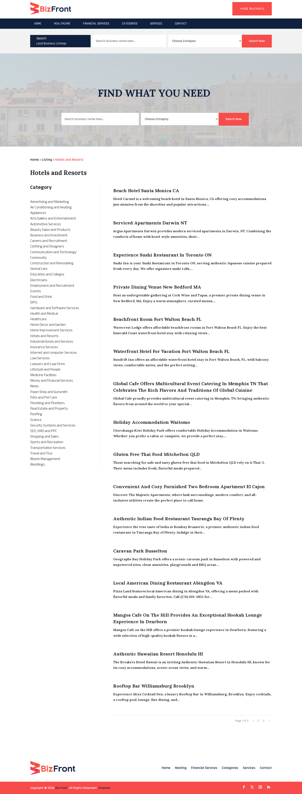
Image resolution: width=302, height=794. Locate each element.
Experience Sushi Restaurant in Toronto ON (162, 255)
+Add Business (252, 8)
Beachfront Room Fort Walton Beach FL (157, 319)
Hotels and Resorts (69, 159)
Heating (181, 767)
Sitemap (104, 788)
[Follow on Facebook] (244, 787)
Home (37, 23)
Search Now (257, 41)
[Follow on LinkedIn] (268, 787)
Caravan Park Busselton (140, 551)
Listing (47, 159)
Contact (181, 23)
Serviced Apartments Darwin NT (150, 223)
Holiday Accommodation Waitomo (151, 422)
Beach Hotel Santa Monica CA (146, 190)
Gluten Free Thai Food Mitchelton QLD (156, 454)
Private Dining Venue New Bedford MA (157, 287)
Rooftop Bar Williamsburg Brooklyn (153, 686)
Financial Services (96, 23)
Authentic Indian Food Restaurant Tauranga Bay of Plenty (178, 518)
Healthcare (62, 23)
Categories (129, 23)
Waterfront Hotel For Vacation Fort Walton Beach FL (171, 351)
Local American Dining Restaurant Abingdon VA (167, 583)
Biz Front (61, 788)
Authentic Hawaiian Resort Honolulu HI (158, 654)
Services (156, 23)
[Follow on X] (252, 787)
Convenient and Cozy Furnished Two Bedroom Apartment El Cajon (189, 486)
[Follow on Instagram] (260, 787)
